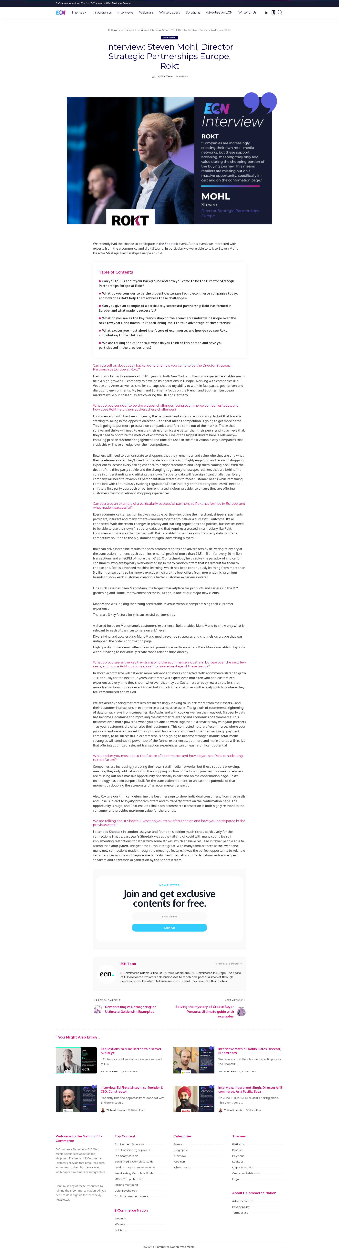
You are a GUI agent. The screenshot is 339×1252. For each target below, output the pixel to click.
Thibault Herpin (115, 1110)
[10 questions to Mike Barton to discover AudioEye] (76, 1060)
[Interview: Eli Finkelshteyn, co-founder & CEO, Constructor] (76, 1099)
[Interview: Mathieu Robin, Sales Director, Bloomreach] (193, 1060)
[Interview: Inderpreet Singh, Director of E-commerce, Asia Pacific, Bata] (193, 1099)
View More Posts (227, 963)
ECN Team (166, 76)
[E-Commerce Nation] (61, 12)
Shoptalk (171, 244)
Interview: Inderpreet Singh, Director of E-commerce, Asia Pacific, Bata (250, 1089)
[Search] (280, 12)
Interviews (169, 37)
